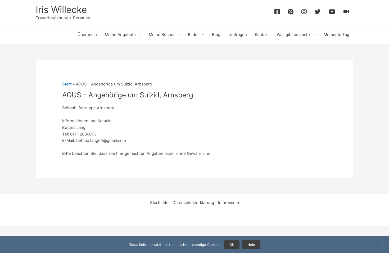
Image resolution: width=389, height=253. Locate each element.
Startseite (159, 202)
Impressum (228, 202)
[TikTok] (346, 12)
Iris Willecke (61, 9)
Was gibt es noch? (294, 34)
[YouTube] (332, 12)
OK (231, 244)
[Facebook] (277, 12)
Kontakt (262, 34)
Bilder (193, 34)
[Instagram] (304, 12)
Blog (216, 34)
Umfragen (237, 34)
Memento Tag (336, 34)
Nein (251, 244)
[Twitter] (318, 12)
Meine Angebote (120, 34)
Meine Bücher (162, 34)
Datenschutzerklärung (193, 202)
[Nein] (382, 244)
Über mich (87, 34)
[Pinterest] (290, 12)
